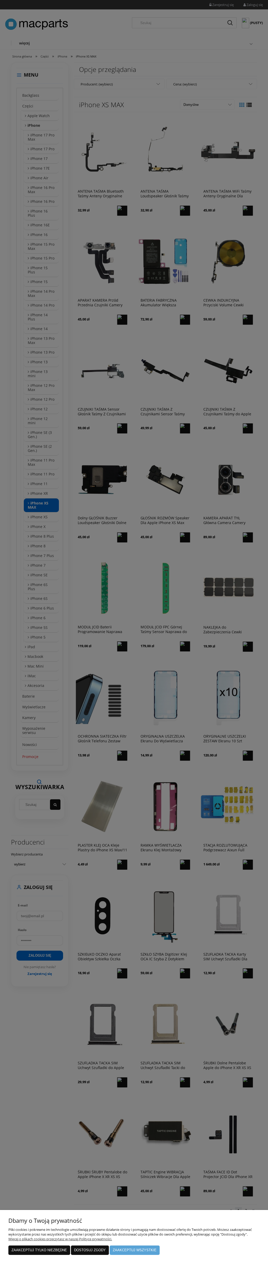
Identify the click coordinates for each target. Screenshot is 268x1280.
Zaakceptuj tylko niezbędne (39, 1250)
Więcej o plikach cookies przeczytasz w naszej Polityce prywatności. (60, 1239)
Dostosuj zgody (90, 1250)
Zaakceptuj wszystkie (135, 1250)
